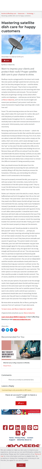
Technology (30, 13)
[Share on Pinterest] (15, 330)
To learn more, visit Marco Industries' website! (16, 309)
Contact (30, 438)
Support (12, 440)
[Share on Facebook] (3, 330)
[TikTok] (24, 433)
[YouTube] (35, 427)
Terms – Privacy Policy (17, 438)
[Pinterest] (29, 427)
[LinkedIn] (17, 427)
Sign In (22, 403)
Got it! (21, 465)
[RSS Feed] (18, 433)
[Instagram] (23, 427)
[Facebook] (5, 427)
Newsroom (21, 13)
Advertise (20, 440)
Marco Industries (8, 100)
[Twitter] (11, 427)
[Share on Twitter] (7, 330)
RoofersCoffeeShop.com (8, 13)
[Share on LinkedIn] (11, 330)
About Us (28, 440)
